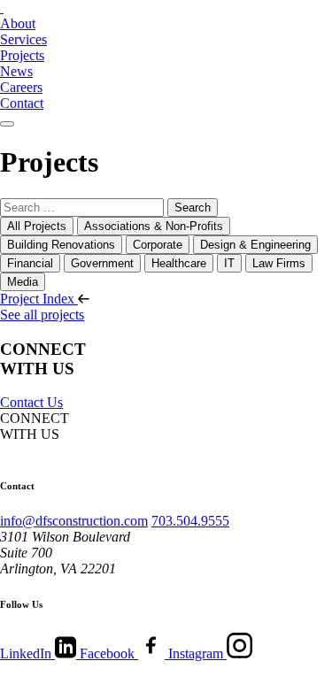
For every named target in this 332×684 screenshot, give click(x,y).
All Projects (36, 226)
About (17, 23)
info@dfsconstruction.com (74, 520)
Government (102, 263)
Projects (22, 55)
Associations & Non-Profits (153, 226)
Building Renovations (61, 244)
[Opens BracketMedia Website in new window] (55, 675)
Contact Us (31, 402)
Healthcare (178, 263)
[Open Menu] (7, 124)
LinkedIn (27, 653)
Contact (21, 103)
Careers (21, 87)
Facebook (109, 653)
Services (23, 39)
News (16, 71)
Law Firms (278, 263)
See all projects (42, 314)
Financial (30, 263)
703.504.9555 (190, 520)
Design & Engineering (255, 244)
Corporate (157, 244)
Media (22, 281)
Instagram (197, 653)
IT (229, 263)
